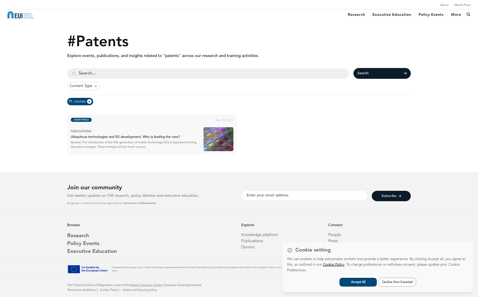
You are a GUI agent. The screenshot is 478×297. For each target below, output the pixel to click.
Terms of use (129, 203)
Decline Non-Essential (397, 282)
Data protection (148, 203)
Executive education (392, 15)
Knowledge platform (259, 235)
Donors (247, 247)
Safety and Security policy (140, 290)
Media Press (462, 5)
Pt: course (77, 101)
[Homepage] (20, 14)
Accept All (358, 282)
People (334, 235)
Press (333, 241)
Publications (252, 241)
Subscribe (388, 196)
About (444, 5)
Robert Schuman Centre (146, 285)
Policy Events (431, 15)
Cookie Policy (109, 290)
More (456, 15)
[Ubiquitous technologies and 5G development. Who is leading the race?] (155, 134)
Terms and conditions (81, 290)
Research (356, 15)
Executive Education (92, 251)
